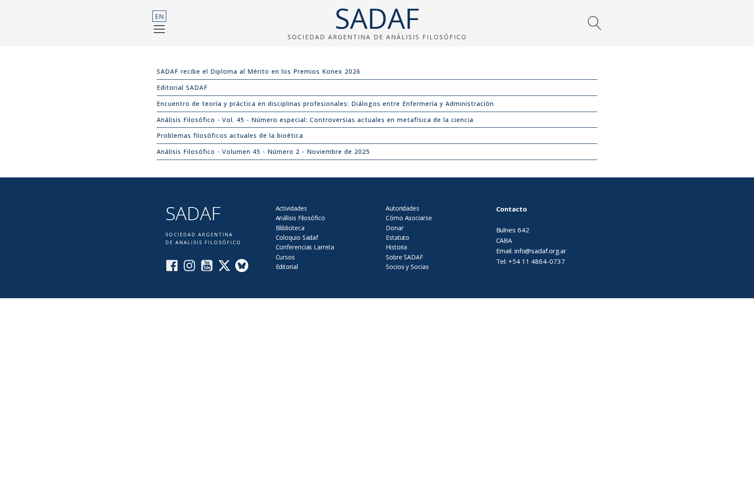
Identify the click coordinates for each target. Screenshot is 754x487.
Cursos (285, 257)
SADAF (377, 18)
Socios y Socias (407, 266)
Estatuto (397, 237)
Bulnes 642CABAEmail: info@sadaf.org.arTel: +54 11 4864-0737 (531, 235)
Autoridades (402, 208)
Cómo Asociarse (409, 218)
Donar (395, 228)
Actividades (291, 208)
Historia (396, 247)
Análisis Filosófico (300, 218)
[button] (159, 29)
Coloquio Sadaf (297, 237)
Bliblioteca (290, 228)
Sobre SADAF (404, 257)
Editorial (287, 266)
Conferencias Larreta (305, 247)
